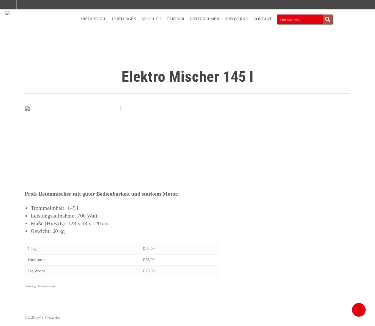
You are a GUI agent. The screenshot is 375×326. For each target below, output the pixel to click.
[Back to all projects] (28, 77)
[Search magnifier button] (327, 19)
